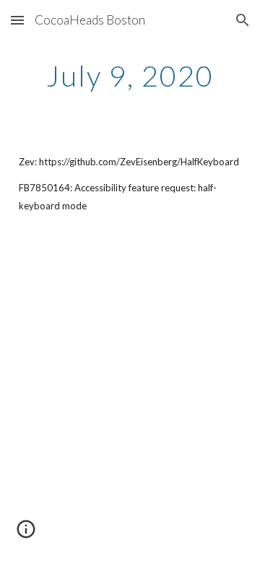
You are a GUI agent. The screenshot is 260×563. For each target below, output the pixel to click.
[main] (130, 75)
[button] (17, 20)
